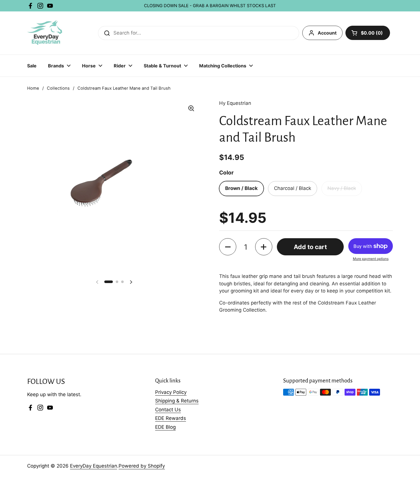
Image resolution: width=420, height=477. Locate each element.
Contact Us (168, 409)
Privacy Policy (171, 392)
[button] (227, 246)
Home (33, 88)
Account (327, 33)
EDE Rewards (170, 418)
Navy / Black (341, 188)
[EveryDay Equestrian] (45, 33)
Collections (58, 88)
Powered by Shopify (142, 466)
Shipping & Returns (177, 401)
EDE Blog (165, 427)
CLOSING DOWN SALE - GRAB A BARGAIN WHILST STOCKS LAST (210, 5)
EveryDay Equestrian (93, 466)
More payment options (371, 258)
